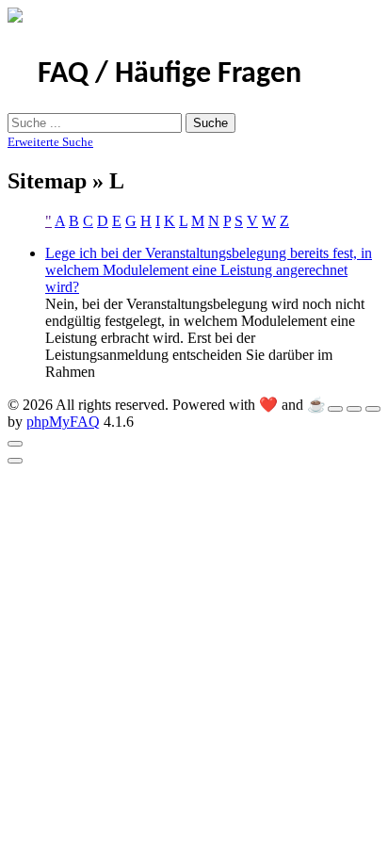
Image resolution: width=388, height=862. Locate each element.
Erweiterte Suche (50, 142)
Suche (210, 123)
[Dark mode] (354, 409)
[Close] (15, 444)
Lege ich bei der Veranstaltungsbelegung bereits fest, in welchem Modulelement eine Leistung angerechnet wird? (208, 270)
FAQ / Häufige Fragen (169, 74)
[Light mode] (335, 409)
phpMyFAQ (63, 422)
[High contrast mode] (372, 409)
